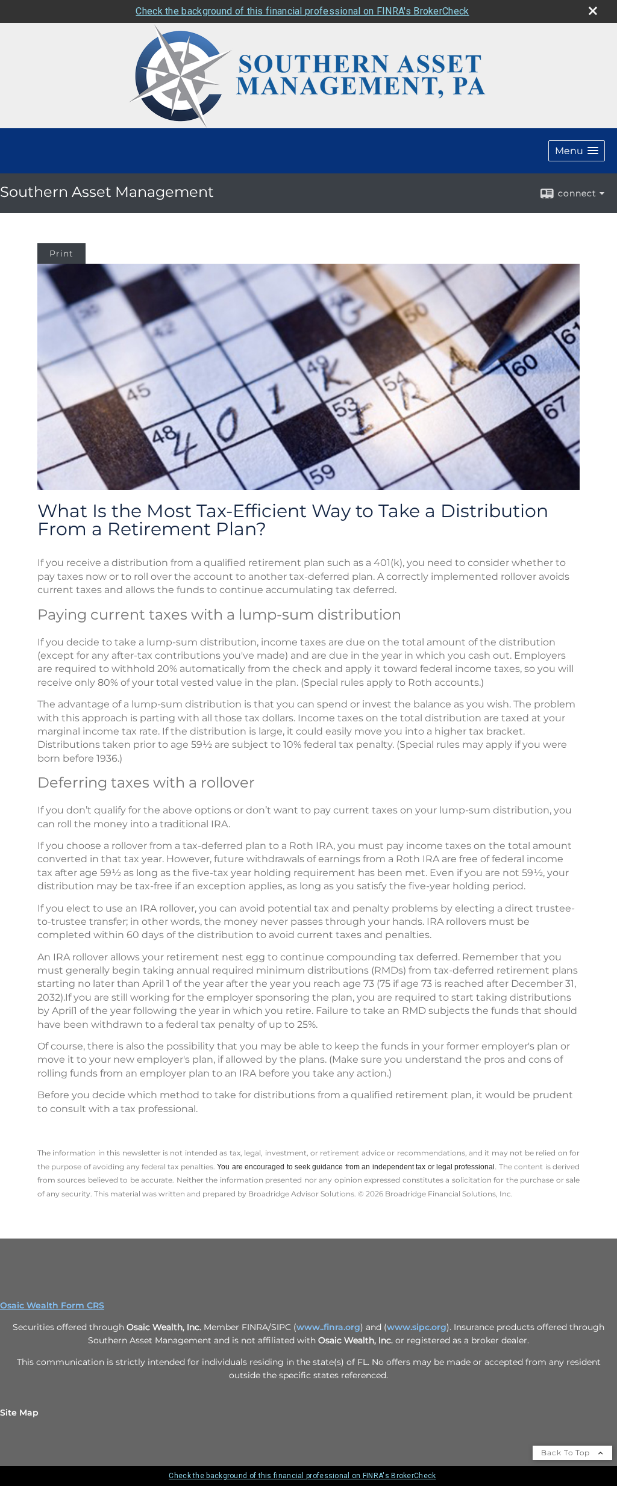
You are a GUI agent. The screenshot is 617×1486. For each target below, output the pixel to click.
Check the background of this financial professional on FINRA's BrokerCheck (302, 11)
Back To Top (566, 1452)
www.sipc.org (416, 1327)
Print (61, 253)
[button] (576, 150)
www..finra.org (328, 1327)
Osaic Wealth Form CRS (52, 1305)
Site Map (19, 1412)
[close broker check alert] (593, 11)
